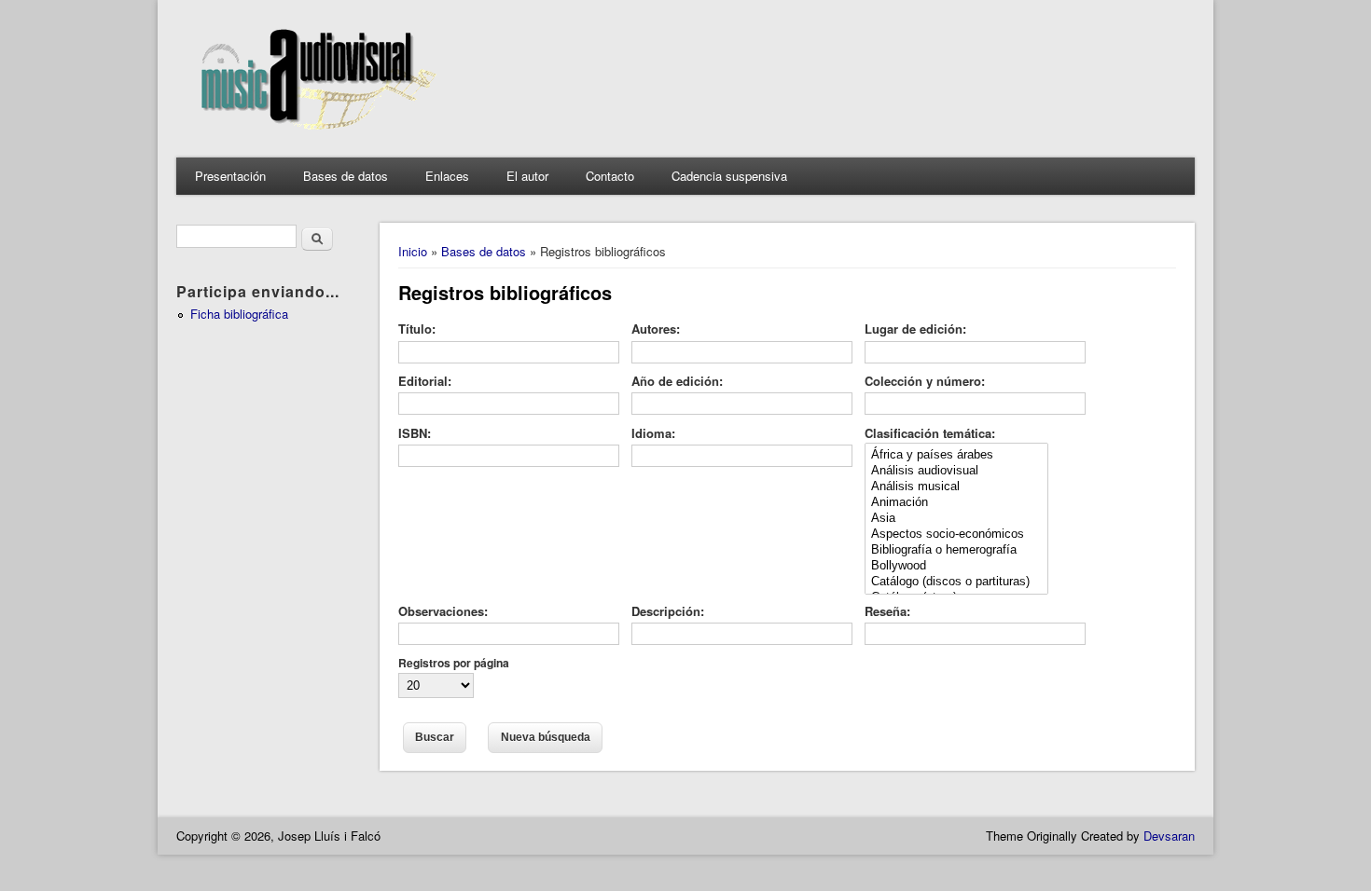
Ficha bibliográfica (239, 313)
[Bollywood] (956, 566)
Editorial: (424, 381)
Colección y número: (925, 381)
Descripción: (667, 611)
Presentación (230, 176)
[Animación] (956, 503)
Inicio (412, 251)
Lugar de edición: (915, 328)
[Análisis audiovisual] (956, 471)
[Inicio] (314, 138)
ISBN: (414, 433)
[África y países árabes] (956, 455)
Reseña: (887, 611)
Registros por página (453, 662)
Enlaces (447, 176)
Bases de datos (345, 176)
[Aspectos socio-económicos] (956, 534)
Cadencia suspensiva (729, 176)
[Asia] (956, 519)
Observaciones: (443, 611)
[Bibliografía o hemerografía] (956, 550)
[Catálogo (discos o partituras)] (956, 582)
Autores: (655, 328)
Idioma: (653, 433)
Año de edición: (677, 381)
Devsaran (1169, 835)
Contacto (610, 176)
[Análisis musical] (956, 487)
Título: (417, 328)
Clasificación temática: (930, 433)
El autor (527, 176)
